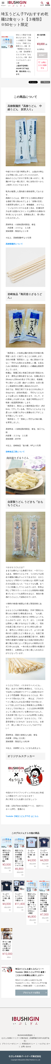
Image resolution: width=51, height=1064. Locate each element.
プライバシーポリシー (10, 1044)
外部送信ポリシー (28, 1044)
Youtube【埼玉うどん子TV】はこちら (22, 816)
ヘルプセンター (44, 1044)
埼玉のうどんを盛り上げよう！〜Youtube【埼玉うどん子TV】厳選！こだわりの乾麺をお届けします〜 (30, 972)
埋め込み (46, 82)
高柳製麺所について (14, 244)
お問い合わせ (26, 1046)
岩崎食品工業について (15, 452)
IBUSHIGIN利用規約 (25, 1035)
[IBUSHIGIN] (17, 4)
